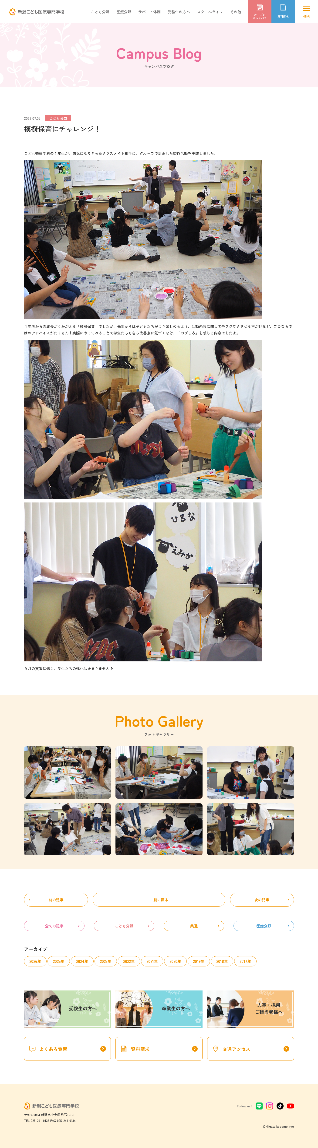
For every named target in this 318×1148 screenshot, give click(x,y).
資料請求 (164, 1049)
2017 (243, 961)
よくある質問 (72, 1049)
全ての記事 (54, 926)
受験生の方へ (179, 11)
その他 (235, 11)
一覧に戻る (159, 899)
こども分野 (100, 11)
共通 (194, 926)
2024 (80, 961)
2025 (57, 961)
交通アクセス (256, 1049)
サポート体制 (149, 11)
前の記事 (56, 899)
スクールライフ (210, 11)
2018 (220, 961)
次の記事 (261, 899)
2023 (104, 961)
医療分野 (123, 11)
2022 (127, 961)
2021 (150, 961)
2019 (197, 961)
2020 (173, 961)
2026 (33, 961)
